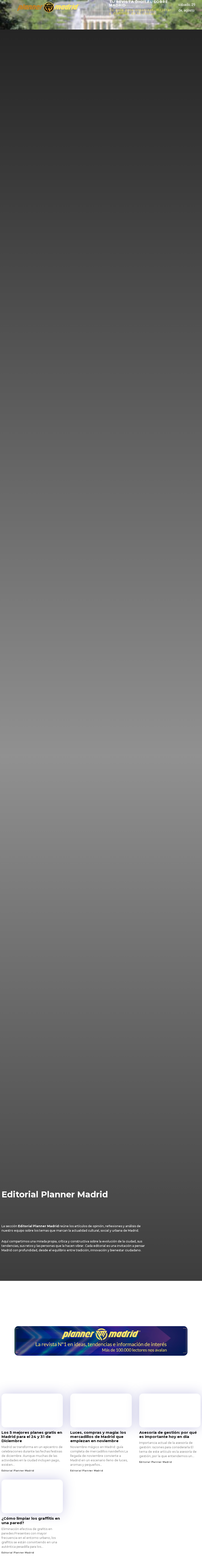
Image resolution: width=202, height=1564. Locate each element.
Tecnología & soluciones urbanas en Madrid (74, 1218)
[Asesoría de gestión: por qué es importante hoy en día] (170, 1410)
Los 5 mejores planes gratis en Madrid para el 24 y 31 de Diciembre (31, 1436)
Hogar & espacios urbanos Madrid (34, 1212)
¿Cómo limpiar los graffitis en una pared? (30, 1520)
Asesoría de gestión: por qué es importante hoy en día (168, 1434)
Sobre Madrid (15, 1218)
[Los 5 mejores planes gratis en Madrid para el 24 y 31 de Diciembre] (32, 1410)
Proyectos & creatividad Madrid (101, 1212)
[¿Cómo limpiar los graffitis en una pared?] (32, 1496)
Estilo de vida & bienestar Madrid (86, 1206)
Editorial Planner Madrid (26, 1206)
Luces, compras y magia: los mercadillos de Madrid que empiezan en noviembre (98, 1436)
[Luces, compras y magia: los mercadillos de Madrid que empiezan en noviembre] (101, 1410)
